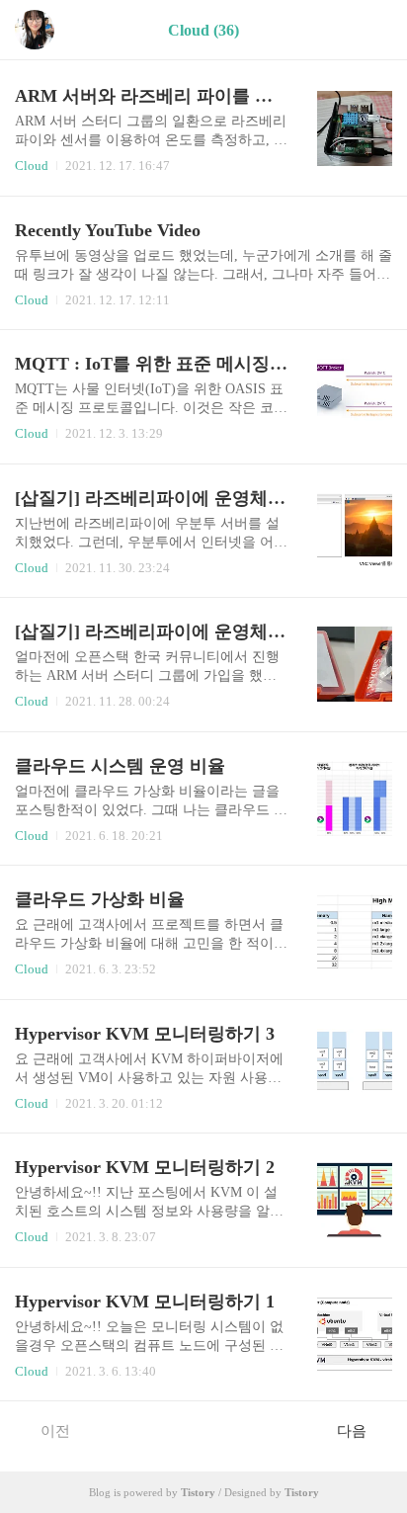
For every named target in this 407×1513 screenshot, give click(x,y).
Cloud (31, 165)
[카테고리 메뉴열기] (372, 30)
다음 (351, 1431)
